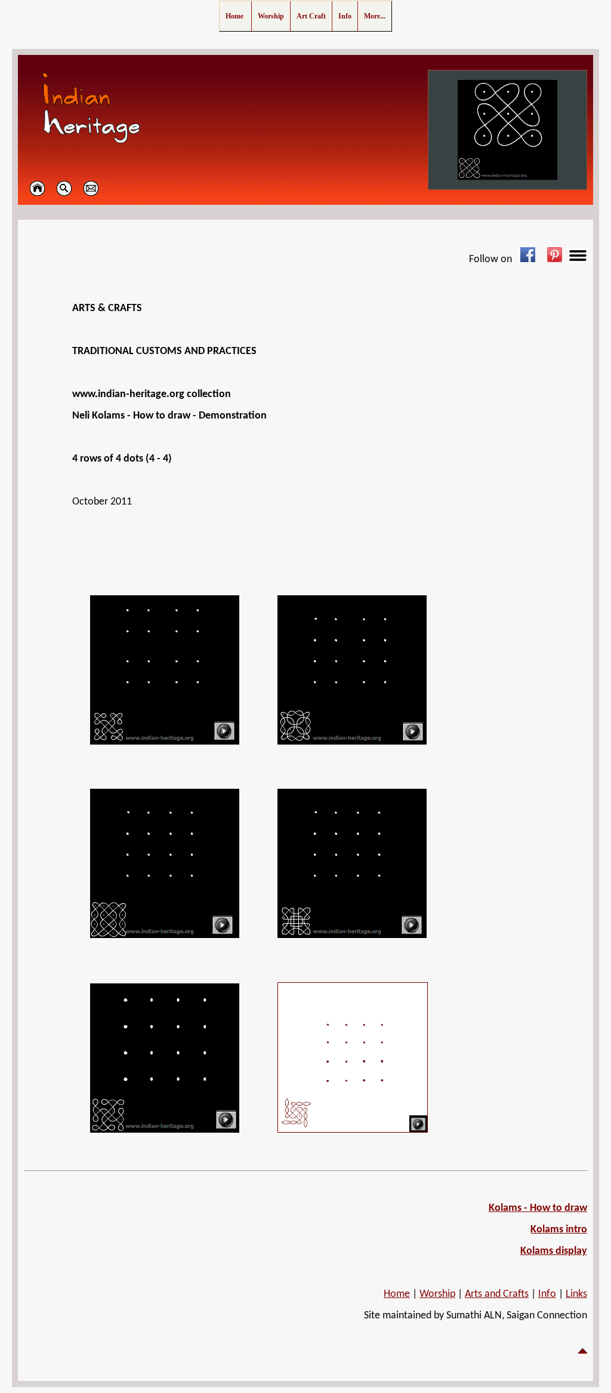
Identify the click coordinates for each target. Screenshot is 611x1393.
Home (397, 1294)
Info (547, 1294)
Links (576, 1294)
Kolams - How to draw (538, 1208)
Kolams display (553, 1251)
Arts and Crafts (497, 1294)
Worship (437, 1294)
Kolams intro (558, 1229)
